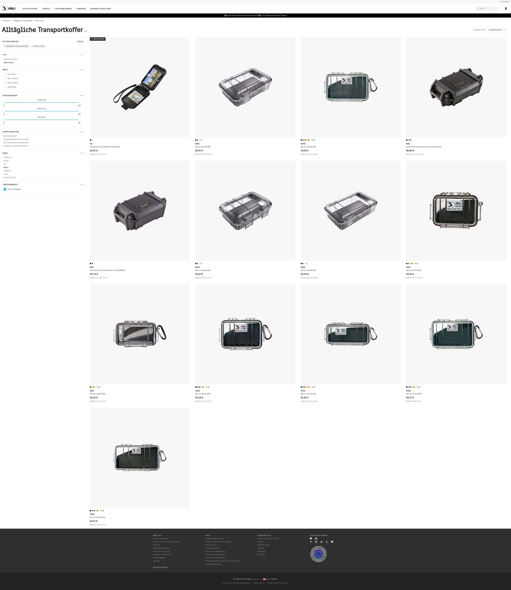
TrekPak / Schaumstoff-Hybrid (16, 146)
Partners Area (211, 545)
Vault (6, 174)
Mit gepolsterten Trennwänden (16, 139)
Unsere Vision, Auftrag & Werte (166, 541)
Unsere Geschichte (161, 538)
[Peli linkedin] (316, 539)
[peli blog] (332, 542)
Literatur (261, 548)
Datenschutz (259, 583)
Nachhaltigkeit (159, 557)
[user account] (506, 8)
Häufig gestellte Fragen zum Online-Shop (223, 561)
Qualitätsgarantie (212, 548)
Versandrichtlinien (213, 564)
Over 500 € (11, 87)
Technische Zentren (161, 551)
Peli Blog (261, 554)
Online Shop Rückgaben (215, 557)
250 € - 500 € (12, 83)
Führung (156, 561)
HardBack (7, 170)
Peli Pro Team (263, 545)
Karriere (156, 545)
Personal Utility (10, 177)
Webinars (261, 551)
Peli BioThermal (160, 567)
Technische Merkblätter (215, 551)
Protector (8, 157)
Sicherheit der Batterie (215, 554)
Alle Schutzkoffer (11, 59)
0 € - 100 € (11, 74)
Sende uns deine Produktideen (218, 541)
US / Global (271, 579)
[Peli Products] (311, 542)
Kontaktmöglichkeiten (214, 538)
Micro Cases (8, 62)
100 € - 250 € (12, 78)
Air (5, 164)
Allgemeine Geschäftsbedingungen (236, 583)
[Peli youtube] (311, 539)
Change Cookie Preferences (278, 583)
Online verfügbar (14, 189)
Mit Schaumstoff (10, 136)
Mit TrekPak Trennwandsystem (16, 142)
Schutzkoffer (6, 20)
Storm (6, 160)
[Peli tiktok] (321, 542)
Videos (260, 541)
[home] (9, 8)
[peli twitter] (327, 542)
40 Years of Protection (162, 554)
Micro (6, 167)
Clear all (80, 41)
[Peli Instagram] (316, 542)
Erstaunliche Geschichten (268, 538)
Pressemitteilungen (161, 548)
